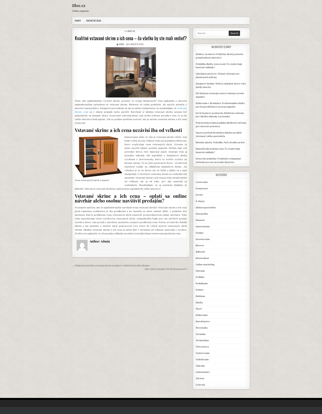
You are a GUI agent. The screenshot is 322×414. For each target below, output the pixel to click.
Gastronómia (202, 226)
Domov (78, 20)
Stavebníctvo (203, 321)
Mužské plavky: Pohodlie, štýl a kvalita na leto (220, 142)
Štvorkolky (202, 328)
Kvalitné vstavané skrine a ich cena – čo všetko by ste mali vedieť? (131, 38)
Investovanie (203, 239)
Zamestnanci (202, 372)
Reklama (200, 296)
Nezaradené (202, 258)
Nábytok (131, 31)
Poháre (200, 290)
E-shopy (200, 201)
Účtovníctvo (202, 347)
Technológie (202, 340)
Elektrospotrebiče (206, 207)
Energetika (202, 214)
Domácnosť (202, 188)
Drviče (199, 195)
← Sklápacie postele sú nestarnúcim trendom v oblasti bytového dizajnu (111, 265)
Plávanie (200, 271)
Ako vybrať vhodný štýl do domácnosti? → (167, 269)
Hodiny (200, 233)
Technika (200, 334)
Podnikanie (202, 283)
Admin (121, 44)
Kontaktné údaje (93, 20)
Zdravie (200, 378)
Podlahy (200, 277)
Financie (200, 220)
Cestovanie (202, 182)
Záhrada (200, 366)
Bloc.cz (78, 5)
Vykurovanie (203, 353)
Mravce (200, 245)
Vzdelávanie (202, 359)
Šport (199, 308)
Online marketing (205, 264)
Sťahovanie (202, 315)
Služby (199, 302)
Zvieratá (200, 385)
